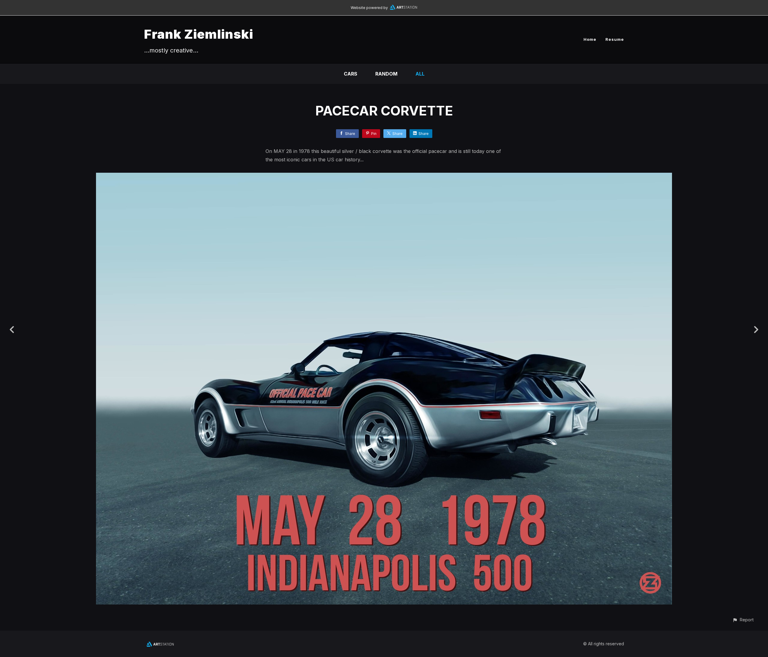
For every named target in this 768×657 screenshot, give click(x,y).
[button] (743, 620)
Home (590, 39)
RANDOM (386, 74)
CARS (350, 74)
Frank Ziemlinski (198, 34)
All (420, 74)
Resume (614, 39)
